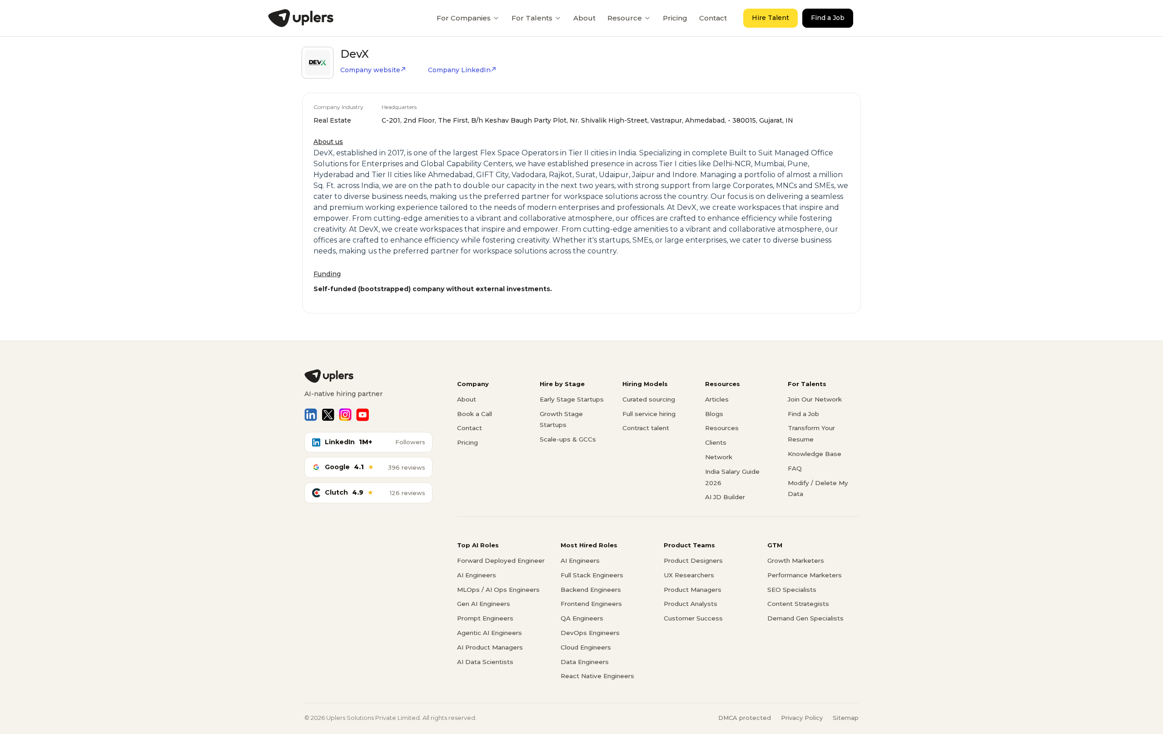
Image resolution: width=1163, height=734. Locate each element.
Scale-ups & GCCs (568, 439)
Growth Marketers (795, 560)
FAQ (795, 468)
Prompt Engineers (485, 618)
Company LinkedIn (459, 70)
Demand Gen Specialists (805, 618)
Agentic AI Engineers (489, 632)
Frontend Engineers (591, 603)
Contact (713, 18)
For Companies (464, 18)
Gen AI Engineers (483, 603)
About (584, 18)
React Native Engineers (597, 675)
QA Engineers (582, 618)
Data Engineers (585, 661)
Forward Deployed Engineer (501, 560)
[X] (328, 414)
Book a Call (474, 413)
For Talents (532, 18)
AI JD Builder (725, 497)
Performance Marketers (804, 575)
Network (718, 457)
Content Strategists (798, 603)
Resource (624, 18)
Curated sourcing (648, 399)
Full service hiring (649, 413)
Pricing (675, 18)
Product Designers (693, 560)
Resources (722, 427)
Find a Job (828, 18)
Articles (717, 399)
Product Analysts (690, 603)
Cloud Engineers (586, 647)
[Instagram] (345, 414)
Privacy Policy (802, 717)
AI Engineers (476, 575)
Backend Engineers (591, 589)
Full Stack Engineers (592, 575)
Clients (715, 442)
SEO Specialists (791, 589)
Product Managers (692, 589)
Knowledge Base (814, 453)
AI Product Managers (490, 647)
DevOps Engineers (590, 632)
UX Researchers (689, 575)
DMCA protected (744, 717)
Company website (370, 70)
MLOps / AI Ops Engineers (498, 589)
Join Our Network (815, 399)
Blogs (714, 413)
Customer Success (693, 618)
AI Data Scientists (485, 661)
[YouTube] (362, 414)
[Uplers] (300, 18)
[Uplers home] (368, 376)
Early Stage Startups (572, 399)
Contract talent (645, 427)
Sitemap (846, 717)
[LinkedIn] (310, 414)
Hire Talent (770, 18)
